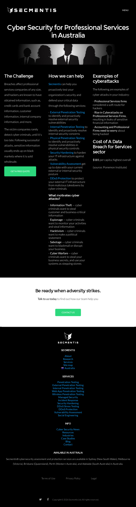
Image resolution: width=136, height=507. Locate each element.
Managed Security (68, 397)
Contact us (68, 312)
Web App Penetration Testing (68, 391)
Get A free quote (20, 171)
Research (68, 358)
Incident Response (68, 400)
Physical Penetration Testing (67, 138)
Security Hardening (62, 152)
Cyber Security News (68, 429)
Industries (68, 435)
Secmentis (55, 84)
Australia (69, 368)
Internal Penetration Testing (67, 126)
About (68, 355)
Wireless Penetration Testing (68, 394)
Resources (68, 432)
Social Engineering (68, 415)
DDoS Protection (61, 178)
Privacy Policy (73, 478)
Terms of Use (48, 478)
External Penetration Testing (67, 112)
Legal (94, 478)
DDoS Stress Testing (68, 406)
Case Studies (68, 438)
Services (68, 362)
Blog (68, 441)
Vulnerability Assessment (66, 163)
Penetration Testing (68, 382)
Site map (68, 365)
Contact (68, 444)
